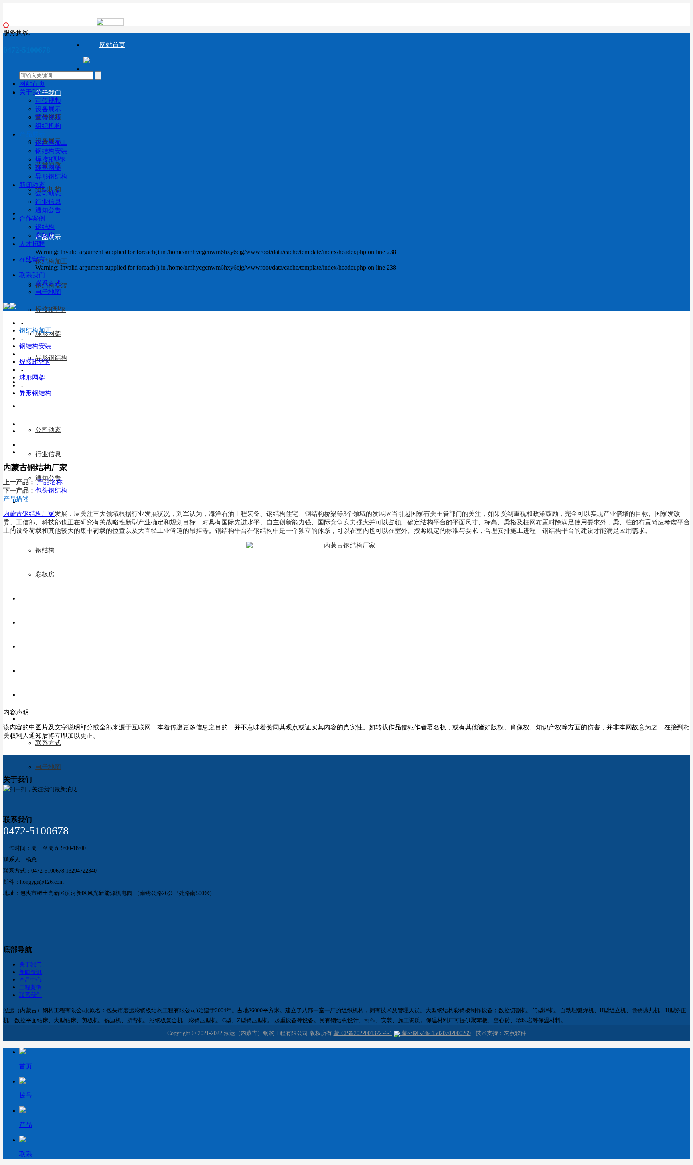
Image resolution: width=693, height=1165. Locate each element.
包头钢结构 (51, 490)
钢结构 (45, 550)
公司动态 (48, 429)
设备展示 (48, 109)
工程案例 (30, 987)
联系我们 (48, 718)
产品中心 (30, 980)
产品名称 (50, 482)
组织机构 (48, 125)
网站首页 (112, 44)
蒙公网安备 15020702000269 (435, 1033)
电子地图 (48, 766)
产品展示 (32, 134)
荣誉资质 (48, 117)
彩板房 (45, 574)
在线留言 (48, 670)
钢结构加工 (51, 261)
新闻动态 (48, 405)
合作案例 (32, 218)
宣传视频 (48, 100)
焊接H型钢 (50, 309)
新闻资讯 (30, 972)
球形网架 (48, 167)
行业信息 (48, 454)
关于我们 (48, 92)
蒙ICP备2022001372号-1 (363, 1033)
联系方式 (48, 742)
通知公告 (48, 210)
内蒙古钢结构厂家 (29, 513)
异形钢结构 (51, 357)
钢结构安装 (51, 151)
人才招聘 (48, 622)
